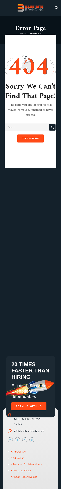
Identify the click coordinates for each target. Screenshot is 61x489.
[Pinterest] (24, 439)
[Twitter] (10, 439)
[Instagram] (31, 439)
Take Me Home (30, 138)
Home (23, 33)
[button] (56, 8)
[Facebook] (17, 439)
